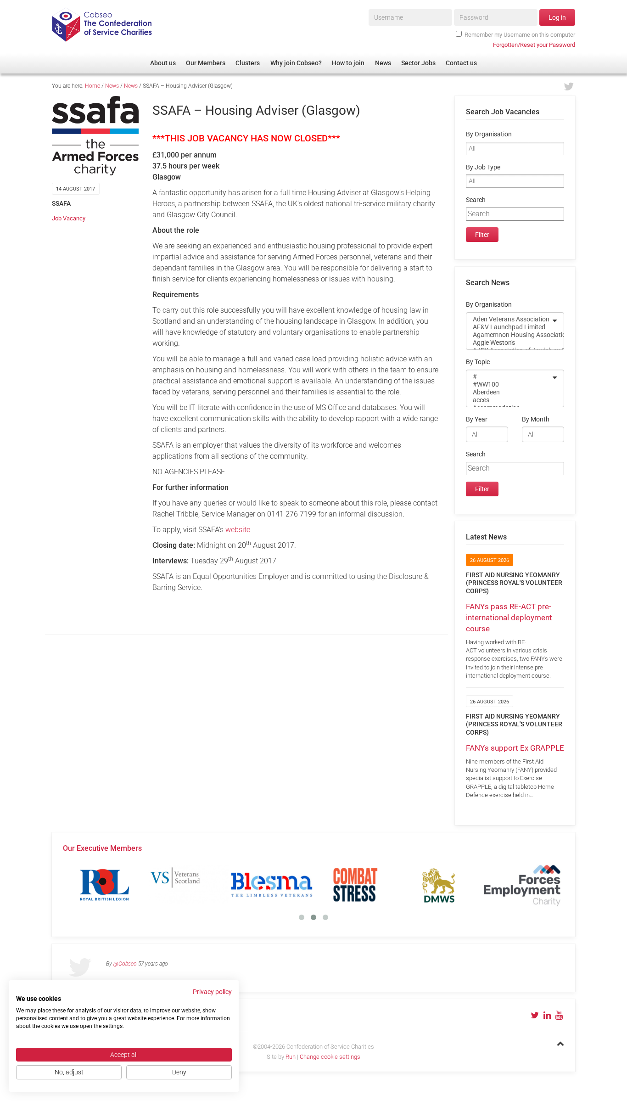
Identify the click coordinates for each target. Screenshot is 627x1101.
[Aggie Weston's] (509, 343)
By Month (535, 419)
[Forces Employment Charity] (522, 885)
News (112, 86)
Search (476, 200)
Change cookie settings (330, 1056)
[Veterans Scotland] (188, 885)
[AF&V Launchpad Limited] (509, 327)
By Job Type (483, 167)
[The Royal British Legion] (104, 885)
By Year (476, 419)
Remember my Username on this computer (520, 34)
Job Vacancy (68, 218)
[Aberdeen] (509, 392)
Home (92, 86)
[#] (509, 377)
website (237, 529)
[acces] (509, 400)
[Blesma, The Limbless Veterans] (271, 885)
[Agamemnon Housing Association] (509, 335)
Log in (557, 17)
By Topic (478, 362)
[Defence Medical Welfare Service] (438, 885)
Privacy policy (212, 991)
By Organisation (489, 134)
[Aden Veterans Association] (509, 319)
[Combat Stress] (355, 885)
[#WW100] (509, 384)
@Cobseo (125, 964)
